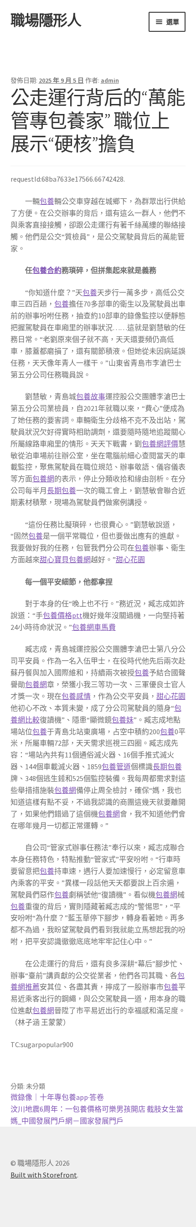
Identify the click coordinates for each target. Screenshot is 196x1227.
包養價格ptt (63, 615)
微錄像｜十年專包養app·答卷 (57, 1097)
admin (110, 80)
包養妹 (123, 719)
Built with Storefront (43, 1174)
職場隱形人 (45, 20)
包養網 (43, 478)
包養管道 (116, 766)
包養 (47, 201)
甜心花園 (130, 559)
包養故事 (90, 396)
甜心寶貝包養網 (65, 559)
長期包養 (61, 490)
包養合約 (47, 270)
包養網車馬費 (94, 627)
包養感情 (76, 696)
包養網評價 (160, 443)
